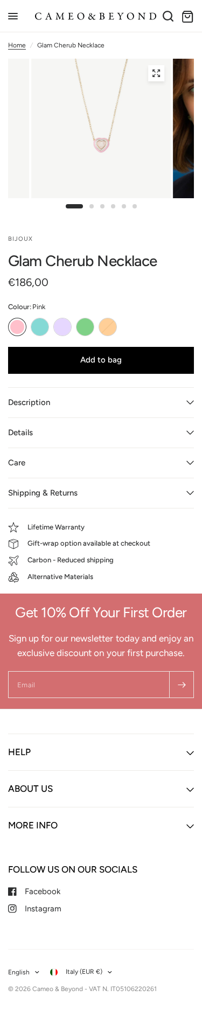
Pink (17, 327)
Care (16, 463)
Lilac (62, 327)
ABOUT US (30, 788)
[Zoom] (156, 73)
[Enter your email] (181, 685)
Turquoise (39, 327)
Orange (107, 327)
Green (85, 327)
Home (17, 45)
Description (29, 402)
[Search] (168, 16)
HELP (19, 752)
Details (20, 432)
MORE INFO (33, 825)
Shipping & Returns (43, 493)
